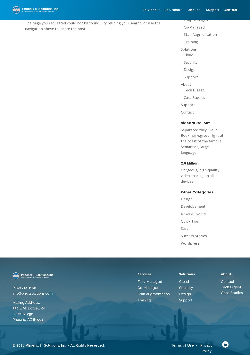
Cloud (188, 55)
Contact (231, 10)
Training (191, 41)
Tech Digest (194, 90)
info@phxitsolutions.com (32, 293)
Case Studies (194, 97)
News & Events (193, 213)
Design (189, 69)
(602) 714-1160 (24, 288)
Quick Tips (190, 221)
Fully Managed (196, 19)
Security (190, 62)
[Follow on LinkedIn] (225, 344)
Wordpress (190, 243)
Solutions (172, 10)
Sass (184, 228)
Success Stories (194, 235)
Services (149, 10)
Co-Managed (194, 27)
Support (212, 10)
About (193, 10)
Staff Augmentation (200, 34)
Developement (193, 206)
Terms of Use (182, 345)
